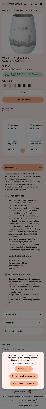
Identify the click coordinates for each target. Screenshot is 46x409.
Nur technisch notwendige (23, 376)
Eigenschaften (11, 314)
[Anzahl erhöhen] (41, 92)
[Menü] (25, 3)
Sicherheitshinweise (14, 331)
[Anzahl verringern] (4, 92)
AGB (4, 397)
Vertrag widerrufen (27, 401)
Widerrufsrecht (14, 397)
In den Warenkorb (23, 100)
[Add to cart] (23, 151)
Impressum (38, 397)
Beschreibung (11, 167)
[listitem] (15, 137)
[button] (7, 137)
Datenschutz (27, 397)
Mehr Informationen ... (26, 360)
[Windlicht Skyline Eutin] (23, 33)
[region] (23, 33)
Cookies (12, 400)
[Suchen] (30, 3)
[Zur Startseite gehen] (12, 3)
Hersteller (9, 323)
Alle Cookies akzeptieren (24, 383)
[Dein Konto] (35, 3)
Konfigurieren (24, 369)
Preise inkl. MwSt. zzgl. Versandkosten (17, 69)
